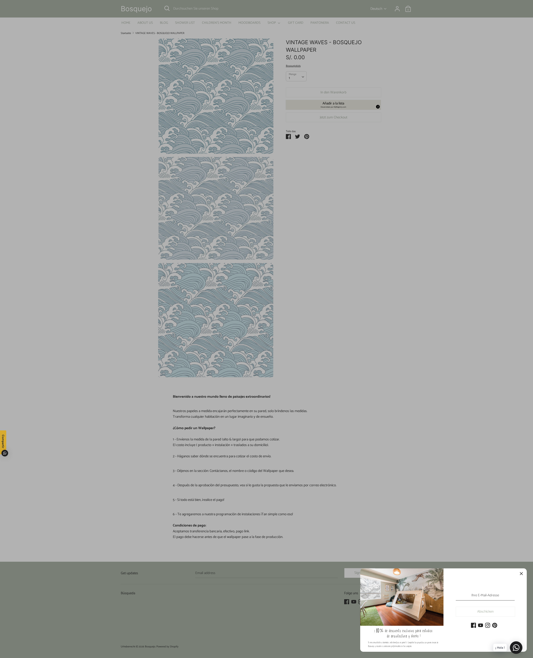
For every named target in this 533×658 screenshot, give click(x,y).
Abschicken (485, 611)
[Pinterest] (494, 626)
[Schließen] (521, 573)
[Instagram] (487, 626)
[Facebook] (473, 626)
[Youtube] (480, 626)
